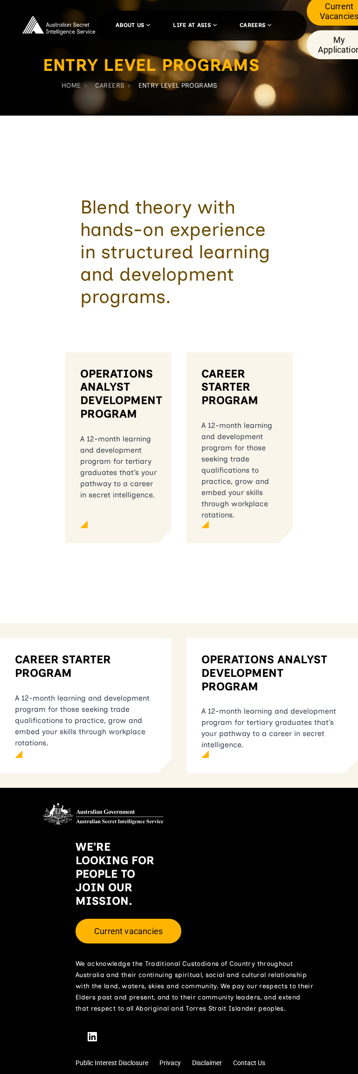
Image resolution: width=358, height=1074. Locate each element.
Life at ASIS (192, 25)
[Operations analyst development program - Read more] (118, 524)
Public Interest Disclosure (112, 1063)
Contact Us (249, 1063)
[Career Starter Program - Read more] (239, 524)
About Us (130, 25)
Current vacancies (128, 931)
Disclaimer (207, 1063)
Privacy (170, 1063)
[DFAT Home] (59, 25)
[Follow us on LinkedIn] (92, 1036)
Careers (252, 25)
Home (71, 86)
